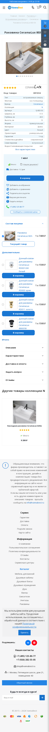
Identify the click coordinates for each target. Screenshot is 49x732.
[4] (12, 88)
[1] (5, 88)
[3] (10, 88)
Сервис (24, 512)
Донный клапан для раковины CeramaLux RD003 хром (26, 285)
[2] (7, 88)
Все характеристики (25, 149)
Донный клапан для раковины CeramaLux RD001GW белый (26, 265)
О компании (24, 543)
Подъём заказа (24, 528)
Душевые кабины (24, 577)
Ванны (24, 592)
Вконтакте (28, 642)
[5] (15, 88)
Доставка (24, 521)
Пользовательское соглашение (24, 547)
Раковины (24, 604)
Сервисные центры (24, 562)
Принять (24, 632)
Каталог (24, 569)
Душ (24, 589)
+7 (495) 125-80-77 (17, 207)
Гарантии (24, 517)
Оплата (24, 525)
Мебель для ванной (24, 573)
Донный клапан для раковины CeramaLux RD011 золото (26, 304)
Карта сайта (24, 532)
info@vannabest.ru (35, 502)
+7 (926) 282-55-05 (26, 659)
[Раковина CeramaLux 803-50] (24, 58)
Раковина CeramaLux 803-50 (25, 235)
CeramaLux (38, 104)
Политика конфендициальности (24, 551)
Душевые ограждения (24, 585)
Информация (24, 539)
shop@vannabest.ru (26, 666)
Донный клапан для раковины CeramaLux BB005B (26, 323)
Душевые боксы (25, 581)
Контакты (24, 558)
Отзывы (24, 555)
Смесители (24, 596)
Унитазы (24, 600)
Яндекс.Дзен (34, 642)
